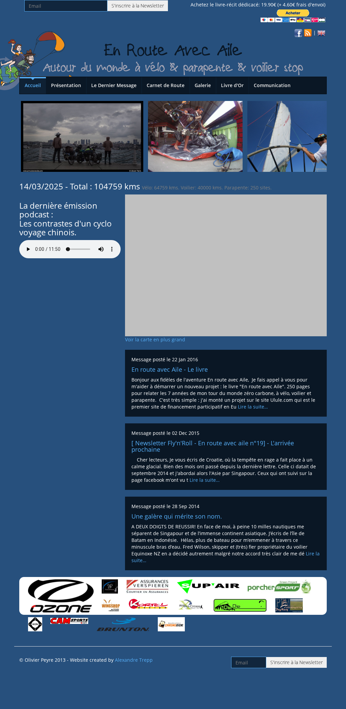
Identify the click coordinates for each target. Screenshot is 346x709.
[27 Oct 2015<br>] (82, 136)
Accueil (33, 85)
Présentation (66, 85)
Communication (272, 85)
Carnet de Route (165, 85)
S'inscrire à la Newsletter (138, 5)
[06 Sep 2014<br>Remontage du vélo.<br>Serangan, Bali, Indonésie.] (195, 136)
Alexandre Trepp (134, 660)
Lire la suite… (253, 406)
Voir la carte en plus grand (155, 339)
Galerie (203, 85)
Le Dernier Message (114, 85)
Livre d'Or (232, 85)
